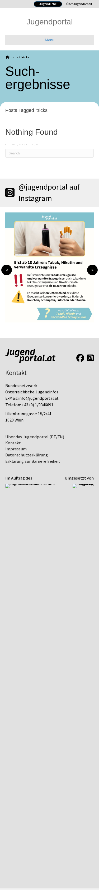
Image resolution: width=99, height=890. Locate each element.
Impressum (16, 449)
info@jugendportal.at (38, 398)
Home (14, 57)
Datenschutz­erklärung (26, 455)
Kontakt (13, 443)
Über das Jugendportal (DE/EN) (34, 437)
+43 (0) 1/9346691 (37, 405)
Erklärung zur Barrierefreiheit (32, 461)
